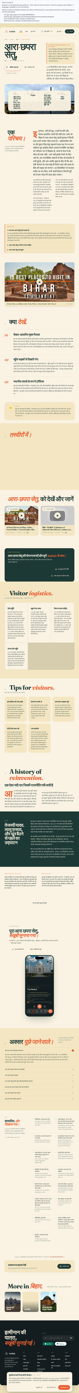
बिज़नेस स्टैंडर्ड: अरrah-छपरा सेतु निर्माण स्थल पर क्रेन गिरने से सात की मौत (43, 1186)
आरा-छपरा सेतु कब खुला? (16, 250)
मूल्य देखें (33, 31)
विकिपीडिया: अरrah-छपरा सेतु (42, 1119)
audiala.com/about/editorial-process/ (28, 21)
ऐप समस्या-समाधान (55, 1359)
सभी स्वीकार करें (64, 1387)
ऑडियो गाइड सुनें (14, 67)
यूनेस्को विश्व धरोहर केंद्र (64, 1152)
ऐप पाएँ (71, 31)
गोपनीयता (67, 1356)
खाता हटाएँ (67, 1366)
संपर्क (52, 1362)
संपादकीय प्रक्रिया (41, 1359)
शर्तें (66, 1359)
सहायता (53, 1356)
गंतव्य (21, 31)
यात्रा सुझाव (26, 1362)
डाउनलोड (25, 1369)
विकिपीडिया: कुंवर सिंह (40, 1217)
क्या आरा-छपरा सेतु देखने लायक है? (19, 230)
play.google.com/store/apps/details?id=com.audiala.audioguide (33, 17)
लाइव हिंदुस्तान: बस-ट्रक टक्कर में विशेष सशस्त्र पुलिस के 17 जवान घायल (42, 1154)
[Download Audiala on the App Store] (48, 1344)
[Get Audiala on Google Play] (60, 1344)
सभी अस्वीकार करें (51, 1387)
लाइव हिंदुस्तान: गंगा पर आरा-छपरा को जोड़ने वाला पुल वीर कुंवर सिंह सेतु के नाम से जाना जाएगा (66, 1121)
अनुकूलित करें (39, 1387)
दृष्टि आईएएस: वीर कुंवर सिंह (64, 1199)
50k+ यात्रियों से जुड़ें (35, 949)
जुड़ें (71, 1338)
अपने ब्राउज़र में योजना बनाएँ (61, 576)
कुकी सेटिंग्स (68, 1362)
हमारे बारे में (39, 1356)
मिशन (38, 1366)
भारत (12, 39)
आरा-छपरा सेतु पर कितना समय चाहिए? (20, 245)
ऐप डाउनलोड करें (19, 949)
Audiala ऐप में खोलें (63, 569)
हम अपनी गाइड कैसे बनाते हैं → (57, 1257)
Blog (38, 1362)
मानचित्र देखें (31, 67)
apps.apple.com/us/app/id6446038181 (22, 15)
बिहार (17, 39)
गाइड (26, 31)
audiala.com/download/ (27, 19)
